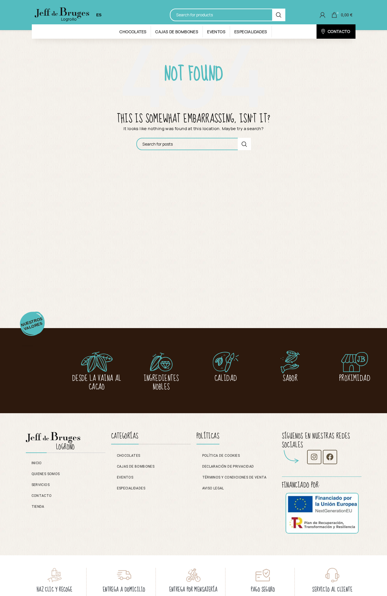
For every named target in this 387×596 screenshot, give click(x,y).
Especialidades (131, 488)
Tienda (38, 507)
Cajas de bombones (136, 466)
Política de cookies (221, 456)
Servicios (41, 485)
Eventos (125, 477)
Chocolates (128, 456)
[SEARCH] (278, 15)
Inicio (37, 463)
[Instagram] (314, 457)
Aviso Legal (213, 488)
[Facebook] (330, 457)
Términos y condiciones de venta (234, 477)
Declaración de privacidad (228, 466)
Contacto (42, 496)
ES (99, 15)
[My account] (322, 15)
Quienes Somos (46, 474)
